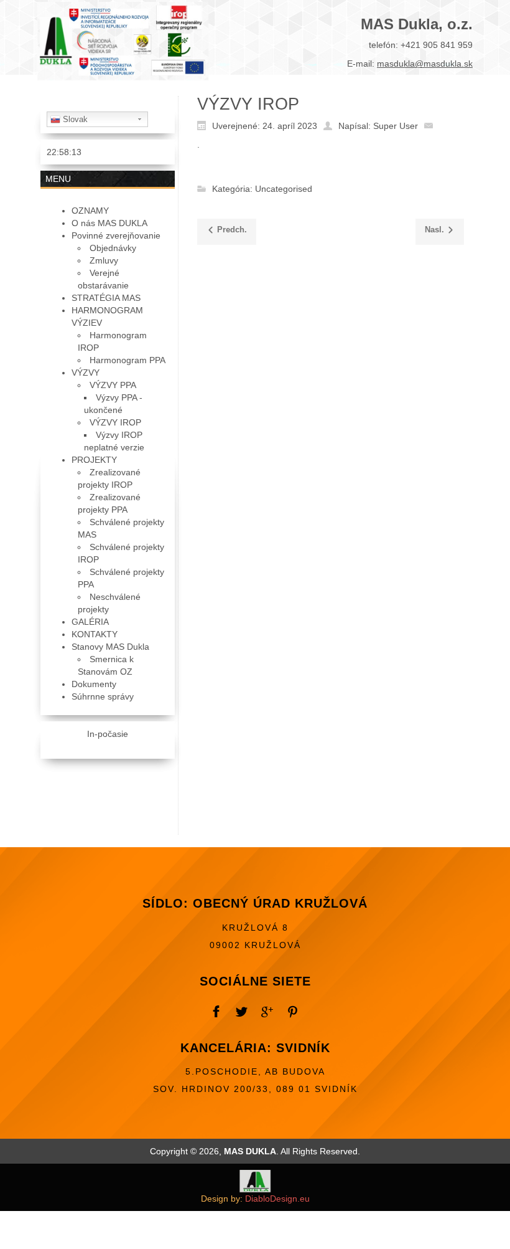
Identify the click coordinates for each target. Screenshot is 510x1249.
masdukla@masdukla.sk (425, 64)
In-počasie (107, 734)
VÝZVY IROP (248, 104)
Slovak (74, 119)
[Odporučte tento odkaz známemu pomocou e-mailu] (431, 125)
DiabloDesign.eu (277, 1199)
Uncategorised (283, 189)
